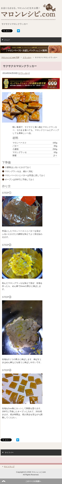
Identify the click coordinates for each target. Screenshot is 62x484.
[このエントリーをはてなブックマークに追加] (18, 31)
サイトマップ (9, 467)
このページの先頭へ (33, 481)
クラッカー (24, 73)
